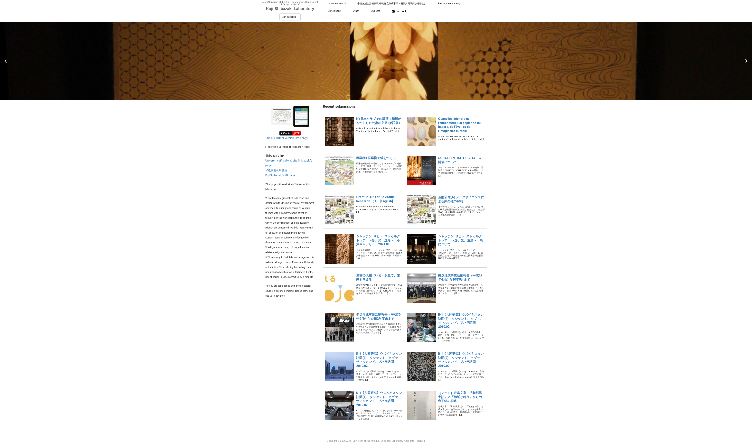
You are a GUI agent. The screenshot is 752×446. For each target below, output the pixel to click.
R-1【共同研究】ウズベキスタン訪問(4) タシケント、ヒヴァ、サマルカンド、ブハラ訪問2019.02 (461, 321)
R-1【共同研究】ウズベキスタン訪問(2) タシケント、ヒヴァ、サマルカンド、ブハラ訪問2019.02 (461, 360)
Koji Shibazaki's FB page (280, 175)
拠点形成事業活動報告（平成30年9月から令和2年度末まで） (378, 317)
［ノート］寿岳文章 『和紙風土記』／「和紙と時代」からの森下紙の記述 (460, 397)
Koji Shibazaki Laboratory (290, 8)
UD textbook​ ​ (334, 11)
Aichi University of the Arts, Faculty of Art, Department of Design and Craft (290, 3)
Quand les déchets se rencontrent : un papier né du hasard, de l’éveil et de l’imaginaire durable (459, 125)
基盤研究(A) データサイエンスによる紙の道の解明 (461, 199)
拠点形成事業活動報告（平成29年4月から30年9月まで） (460, 277)
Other (356, 11)
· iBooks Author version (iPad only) (286, 138)
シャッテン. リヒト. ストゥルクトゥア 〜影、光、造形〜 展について (460, 240)
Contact (401, 11)
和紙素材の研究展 (276, 170)
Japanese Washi (337, 3)
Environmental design (449, 3)
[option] (376, 61)
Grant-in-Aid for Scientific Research (375, 199)
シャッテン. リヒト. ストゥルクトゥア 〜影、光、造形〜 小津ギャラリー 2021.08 (378, 240)
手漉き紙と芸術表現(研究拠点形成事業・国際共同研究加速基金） (391, 3)
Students (375, 11)
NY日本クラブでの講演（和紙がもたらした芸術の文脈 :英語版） (379, 121)
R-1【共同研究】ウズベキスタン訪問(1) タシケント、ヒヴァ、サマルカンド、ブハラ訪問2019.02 (379, 399)
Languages (289, 16)
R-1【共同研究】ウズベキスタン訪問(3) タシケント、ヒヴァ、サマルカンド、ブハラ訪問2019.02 (379, 360)
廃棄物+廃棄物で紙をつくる (376, 158)
